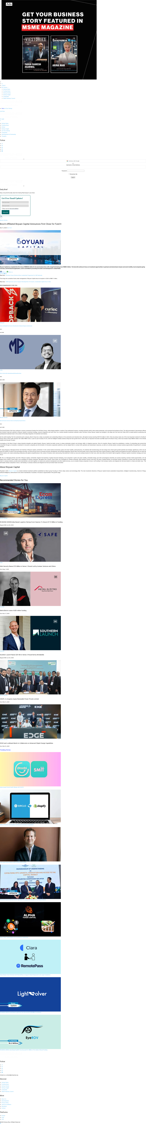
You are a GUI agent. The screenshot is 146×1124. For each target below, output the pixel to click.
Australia (2, 606)
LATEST (4, 85)
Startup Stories (7, 92)
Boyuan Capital (13, 471)
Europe (3, 1115)
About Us (4, 1099)
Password (64, 170)
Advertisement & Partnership (9, 134)
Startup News (6, 89)
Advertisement (5, 1100)
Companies (6, 96)
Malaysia (2, 322)
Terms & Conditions (6, 1104)
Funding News (6, 91)
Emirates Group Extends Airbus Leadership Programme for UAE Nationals (24, 275)
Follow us (4, 272)
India (1, 370)
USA (3, 1119)
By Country (4, 87)
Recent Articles (3, 220)
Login (2, 119)
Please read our (10, 208)
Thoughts (4, 136)
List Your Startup (7, 108)
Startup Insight (7, 94)
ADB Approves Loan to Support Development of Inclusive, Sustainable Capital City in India (28, 281)
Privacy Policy (5, 1102)
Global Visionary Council (9, 98)
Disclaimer (4, 1106)
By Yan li (10, 227)
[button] (73, 161)
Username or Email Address (73, 165)
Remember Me (73, 174)
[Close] (0, 79)
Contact (4, 1108)
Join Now (2, 111)
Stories (3, 127)
